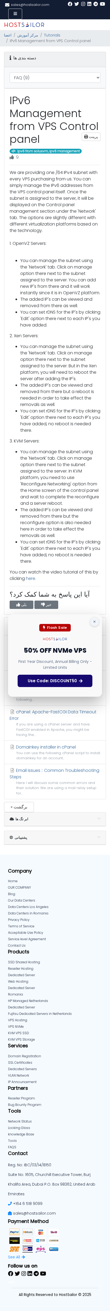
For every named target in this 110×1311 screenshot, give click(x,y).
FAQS (12, 1147)
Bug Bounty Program (24, 1104)
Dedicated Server (21, 1007)
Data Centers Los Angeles (28, 907)
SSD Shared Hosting (24, 962)
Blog (11, 894)
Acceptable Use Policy (25, 932)
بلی (23, 604)
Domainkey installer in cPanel (57, 752)
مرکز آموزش (27, 35)
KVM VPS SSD (18, 1033)
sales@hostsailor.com (34, 1213)
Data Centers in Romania (28, 913)
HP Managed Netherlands (28, 1000)
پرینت (93, 136)
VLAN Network (18, 1075)
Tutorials (52, 35)
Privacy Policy (19, 919)
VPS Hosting (17, 1020)
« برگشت (19, 807)
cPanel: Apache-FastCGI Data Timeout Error (53, 723)
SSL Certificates (20, 1062)
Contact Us (17, 945)
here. (31, 578)
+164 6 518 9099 (27, 1203)
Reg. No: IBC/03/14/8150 (29, 1165)
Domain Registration (24, 1056)
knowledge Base (21, 1134)
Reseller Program (21, 1098)
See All (14, 1257)
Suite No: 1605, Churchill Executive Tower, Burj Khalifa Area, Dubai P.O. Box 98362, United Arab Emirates (51, 1184)
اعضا (7, 35)
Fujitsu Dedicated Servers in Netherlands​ (40, 1013)
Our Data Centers (21, 900)
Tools (12, 1140)
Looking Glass (19, 1127)
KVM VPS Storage (21, 1039)
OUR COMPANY (19, 887)
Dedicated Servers (22, 1069)
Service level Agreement (27, 939)
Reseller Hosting (20, 968)
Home (13, 881)
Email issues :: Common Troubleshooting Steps (54, 781)
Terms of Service (21, 926)
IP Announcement (22, 1082)
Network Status (20, 1121)
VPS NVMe (16, 1026)
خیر (48, 604)
